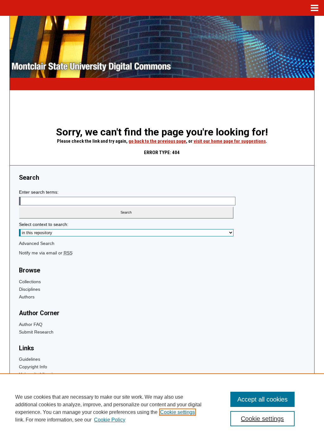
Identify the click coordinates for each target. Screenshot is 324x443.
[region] (162, 408)
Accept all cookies (262, 399)
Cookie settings (177, 412)
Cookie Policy (109, 419)
